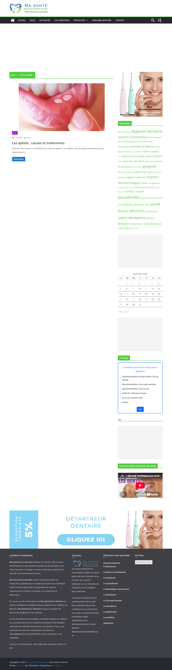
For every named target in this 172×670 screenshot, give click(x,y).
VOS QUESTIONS (62, 20)
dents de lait (129, 156)
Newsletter (108, 623)
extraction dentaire (153, 161)
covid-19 (139, 151)
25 (146, 299)
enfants (120, 161)
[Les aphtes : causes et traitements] (61, 107)
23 (133, 299)
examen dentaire (134, 161)
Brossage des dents (134, 141)
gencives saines (137, 167)
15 (127, 294)
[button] (86, 20)
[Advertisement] (86, 43)
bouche (121, 141)
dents (120, 157)
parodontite (128, 197)
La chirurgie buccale (112, 600)
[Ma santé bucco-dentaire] (12, 20)
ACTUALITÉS (44, 20)
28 (121, 304)
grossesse (141, 171)
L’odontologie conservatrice (116, 589)
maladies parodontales (143, 187)
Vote (140, 409)
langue (135, 183)
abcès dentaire (124, 131)
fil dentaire (124, 166)
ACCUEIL (22, 20)
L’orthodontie (109, 594)
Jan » (126, 311)
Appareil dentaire (147, 131)
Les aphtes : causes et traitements (38, 143)
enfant (158, 156)
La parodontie (109, 606)
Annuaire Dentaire (101, 20)
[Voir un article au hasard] (159, 20)
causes (132, 152)
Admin (28, 137)
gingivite (149, 166)
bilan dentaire (155, 137)
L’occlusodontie (110, 583)
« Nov (120, 311)
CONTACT (120, 20)
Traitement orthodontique (145, 223)
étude (136, 228)
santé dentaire (151, 211)
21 (121, 299)
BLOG (32, 20)
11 (146, 288)
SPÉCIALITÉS (79, 20)
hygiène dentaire (136, 177)
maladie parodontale (125, 187)
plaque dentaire (147, 198)
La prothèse (108, 617)
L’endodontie (109, 577)
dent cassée (151, 151)
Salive (147, 204)
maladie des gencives (150, 183)
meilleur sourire (134, 191)
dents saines (145, 156)
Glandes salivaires (126, 172)
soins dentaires (131, 217)
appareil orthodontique (133, 137)
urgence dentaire (125, 228)
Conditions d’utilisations (114, 572)
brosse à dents (142, 146)
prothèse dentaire (133, 204)
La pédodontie (110, 611)
